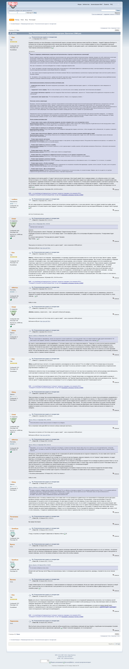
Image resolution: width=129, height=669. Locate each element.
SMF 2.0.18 (57, 655)
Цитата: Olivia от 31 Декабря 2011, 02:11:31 (40, 444)
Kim (13, 37)
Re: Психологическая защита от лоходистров (45, 199)
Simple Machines (72, 655)
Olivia (14, 330)
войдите (18, 10)
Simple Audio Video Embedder (65, 656)
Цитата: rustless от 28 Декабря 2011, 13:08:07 (40, 335)
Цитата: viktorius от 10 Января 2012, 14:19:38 (40, 487)
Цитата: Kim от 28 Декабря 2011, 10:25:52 (39, 223)
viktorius (15, 287)
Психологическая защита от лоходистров (44, 37)
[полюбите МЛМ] (11, 238)
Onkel (14, 219)
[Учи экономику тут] (11, 300)
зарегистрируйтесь (27, 10)
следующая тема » (115, 28)
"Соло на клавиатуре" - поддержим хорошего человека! (106, 14)
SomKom (15, 528)
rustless (14, 199)
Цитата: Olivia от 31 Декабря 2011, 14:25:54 (40, 419)
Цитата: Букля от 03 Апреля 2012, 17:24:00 (40, 565)
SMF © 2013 (64, 655)
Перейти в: (111, 643)
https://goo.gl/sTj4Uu (45, 248)
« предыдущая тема (105, 28)
